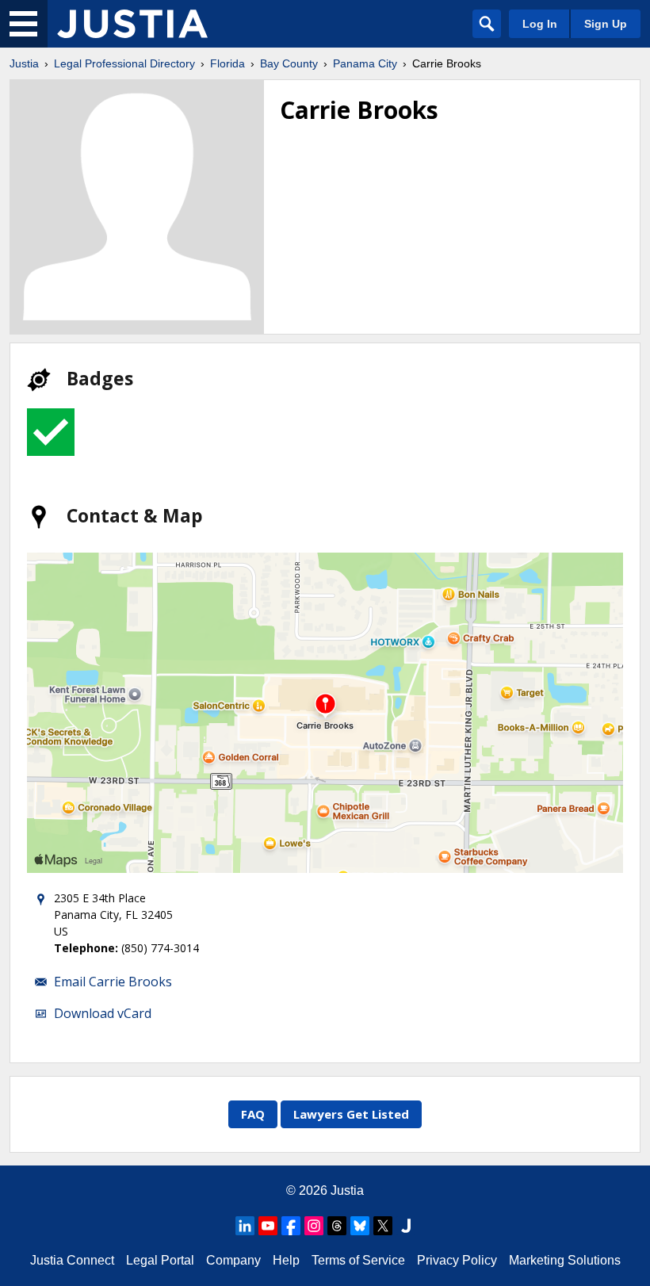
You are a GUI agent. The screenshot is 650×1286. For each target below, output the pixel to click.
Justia (24, 63)
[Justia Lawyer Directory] (405, 1225)
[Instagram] (313, 1225)
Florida (227, 63)
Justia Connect (72, 1260)
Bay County (289, 63)
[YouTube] (267, 1225)
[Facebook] (290, 1225)
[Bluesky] (359, 1225)
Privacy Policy (457, 1260)
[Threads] (336, 1225)
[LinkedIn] (244, 1225)
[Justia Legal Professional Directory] (132, 24)
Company (233, 1260)
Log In (539, 23)
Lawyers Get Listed (351, 1114)
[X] (382, 1225)
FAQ (253, 1114)
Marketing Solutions (565, 1260)
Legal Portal (160, 1260)
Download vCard (102, 1013)
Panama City (365, 63)
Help (286, 1260)
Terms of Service (358, 1260)
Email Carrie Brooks (113, 981)
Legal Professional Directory (124, 63)
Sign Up (605, 23)
